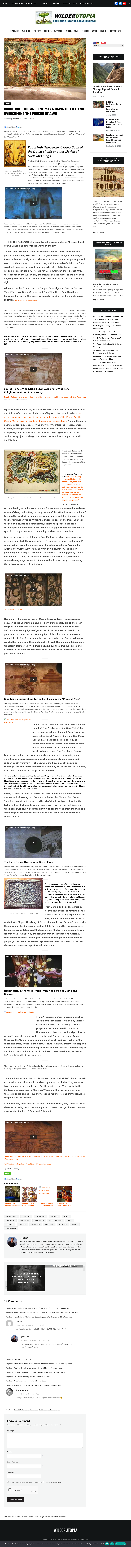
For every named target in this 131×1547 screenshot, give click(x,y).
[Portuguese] (101, 43)
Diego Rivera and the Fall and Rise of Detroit (30, 1381)
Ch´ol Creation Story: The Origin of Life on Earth (32, 1377)
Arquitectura (22, 1390)
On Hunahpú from (14, 609)
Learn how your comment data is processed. (50, 1517)
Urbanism (14, 31)
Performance (32, 3)
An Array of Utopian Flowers (108, 57)
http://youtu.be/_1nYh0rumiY (31, 1347)
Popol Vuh (18, 300)
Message (10, 1431)
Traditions (45, 3)
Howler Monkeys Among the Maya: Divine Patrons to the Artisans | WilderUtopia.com (46, 1312)
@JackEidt (50, 1252)
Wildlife (26, 31)
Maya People (24, 1220)
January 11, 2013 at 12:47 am (27, 1325)
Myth (8, 104)
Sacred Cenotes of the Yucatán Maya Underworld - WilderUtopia (38, 1385)
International (72, 31)
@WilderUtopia (37, 1252)
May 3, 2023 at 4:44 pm (25, 1394)
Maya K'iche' (10, 1220)
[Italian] (100, 43)
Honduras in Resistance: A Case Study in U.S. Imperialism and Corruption (113, 106)
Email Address (12, 1462)
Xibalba (74, 1224)
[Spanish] (105, 43)
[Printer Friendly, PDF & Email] (7, 1174)
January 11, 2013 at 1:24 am (31, 1340)
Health (103, 31)
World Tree (63, 1224)
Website (10, 1472)
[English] (94, 43)
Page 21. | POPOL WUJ (22, 1359)
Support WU (115, 31)
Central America (11, 1216)
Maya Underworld (55, 1220)
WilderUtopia (65, 1530)
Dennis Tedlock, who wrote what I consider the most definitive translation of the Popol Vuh (45, 397)
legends (66, 1216)
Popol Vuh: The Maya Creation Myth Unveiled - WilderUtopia (37, 1410)
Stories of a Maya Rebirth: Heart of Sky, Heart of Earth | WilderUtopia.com (41, 1308)
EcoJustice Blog (70, 3)
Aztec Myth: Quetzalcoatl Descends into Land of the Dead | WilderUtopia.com (43, 1364)
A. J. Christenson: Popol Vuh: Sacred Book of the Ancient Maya (27, 1164)
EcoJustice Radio (89, 31)
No (112, 1544)
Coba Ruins (26, 1216)
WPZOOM (84, 1539)
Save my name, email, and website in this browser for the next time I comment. (36, 1482)
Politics (37, 31)
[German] (98, 43)
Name (9, 1452)
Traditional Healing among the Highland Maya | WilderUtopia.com (38, 1368)
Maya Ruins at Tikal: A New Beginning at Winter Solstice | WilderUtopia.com (43, 1317)
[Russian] (103, 43)
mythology (9, 1224)
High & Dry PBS (86, 3)
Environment (17, 3)
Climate (56, 3)
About (5, 3)
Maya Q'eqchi (39, 1220)
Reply (42, 1325)
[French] (96, 43)
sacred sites (36, 1224)
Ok (107, 1544)
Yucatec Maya (11, 1228)
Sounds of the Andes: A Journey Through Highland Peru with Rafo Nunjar (107, 89)
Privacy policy (120, 1544)
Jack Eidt (16, 119)
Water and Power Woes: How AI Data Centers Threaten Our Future (114, 123)
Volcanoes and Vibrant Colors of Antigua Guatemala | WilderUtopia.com (40, 1372)
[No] (128, 1544)
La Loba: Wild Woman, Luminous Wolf (108, 316)
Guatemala (54, 1216)
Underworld (49, 1224)
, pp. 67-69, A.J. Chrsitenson (29, 300)
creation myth (40, 1216)
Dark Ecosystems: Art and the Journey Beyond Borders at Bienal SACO (114, 139)
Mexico (69, 1220)
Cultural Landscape (53, 31)
